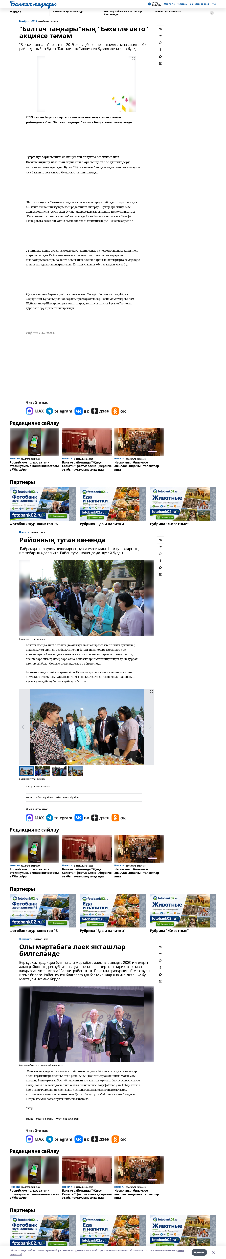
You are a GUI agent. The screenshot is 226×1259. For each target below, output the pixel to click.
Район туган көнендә (168, 11)
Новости (24, 532)
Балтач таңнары (33, 3)
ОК (191, 4)
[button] (150, 727)
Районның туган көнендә (68, 11)
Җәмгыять (25, 939)
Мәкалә (15, 12)
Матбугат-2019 (28, 21)
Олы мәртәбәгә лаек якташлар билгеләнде (123, 13)
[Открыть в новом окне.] (35, 411)
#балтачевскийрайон (67, 797)
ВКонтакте (169, 4)
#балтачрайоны (44, 797)
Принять (199, 1252)
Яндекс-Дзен (202, 4)
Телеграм (182, 4)
